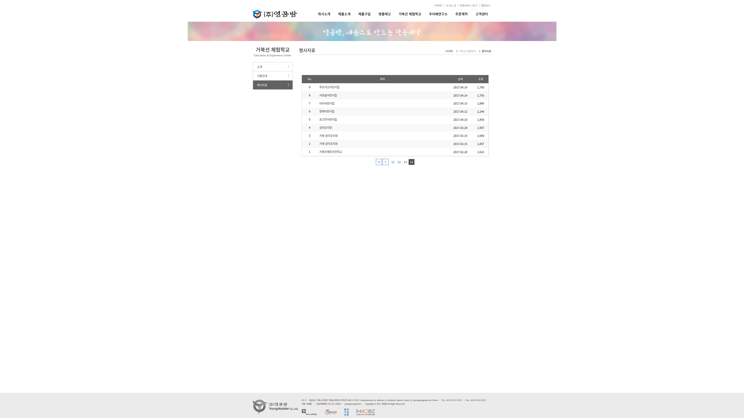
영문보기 (485, 5)
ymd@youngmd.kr (352, 403)
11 (392, 162)
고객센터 (481, 13)
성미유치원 (325, 127)
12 (399, 162)
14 (411, 162)
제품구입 (364, 13)
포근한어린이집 (328, 119)
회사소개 (324, 13)
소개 (259, 67)
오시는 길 (451, 5)
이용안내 (262, 76)
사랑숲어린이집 (328, 95)
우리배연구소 (438, 13)
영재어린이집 (326, 111)
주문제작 (461, 13)
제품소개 (344, 13)
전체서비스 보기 (468, 5)
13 (405, 162)
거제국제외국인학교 (330, 152)
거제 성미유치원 (328, 136)
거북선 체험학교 (410, 13)
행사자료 (262, 85)
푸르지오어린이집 (329, 87)
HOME (438, 5)
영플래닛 (384, 13)
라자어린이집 (326, 103)
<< (379, 162)
